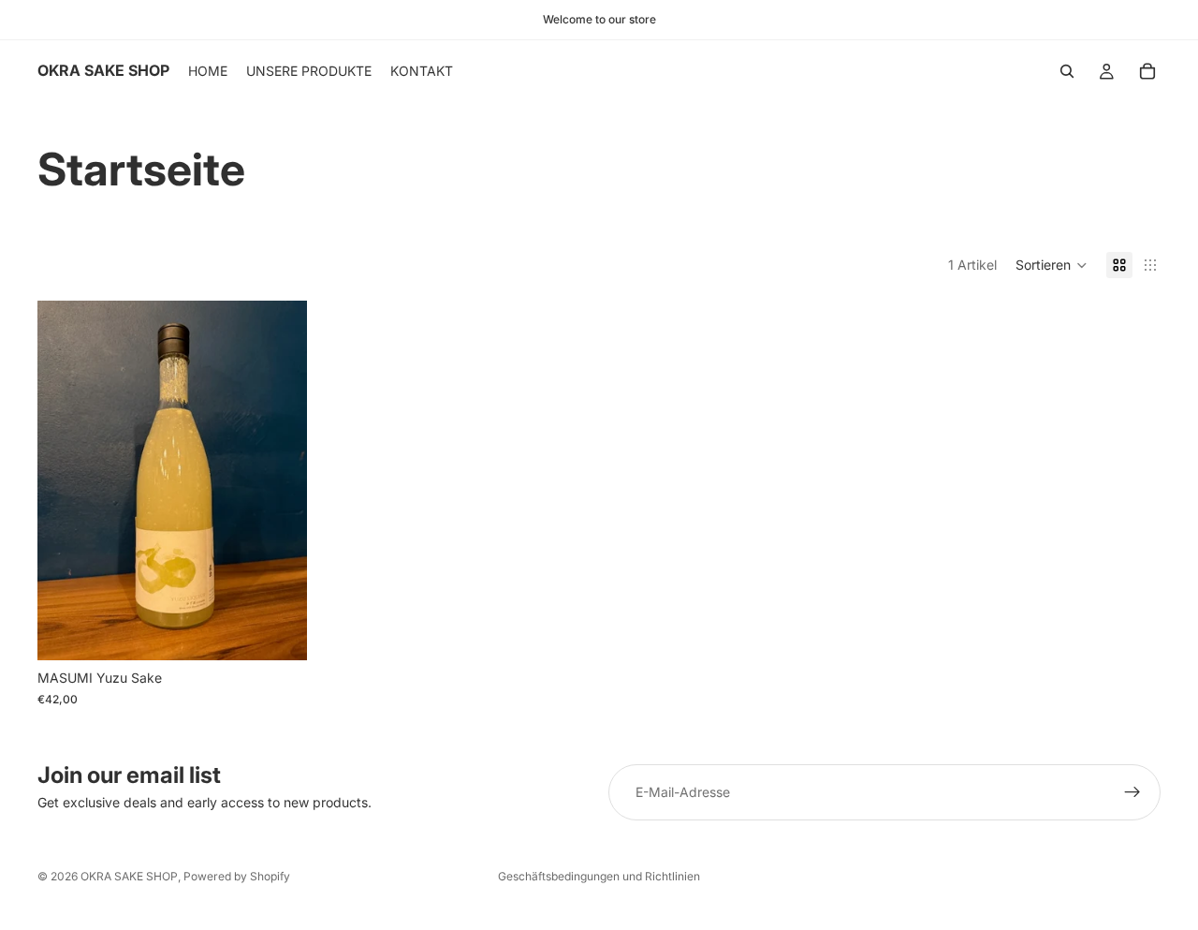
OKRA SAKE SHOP (129, 876)
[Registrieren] (1132, 792)
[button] (1051, 265)
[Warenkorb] (1147, 71)
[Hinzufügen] (278, 632)
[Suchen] (1067, 71)
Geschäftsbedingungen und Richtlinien (599, 876)
